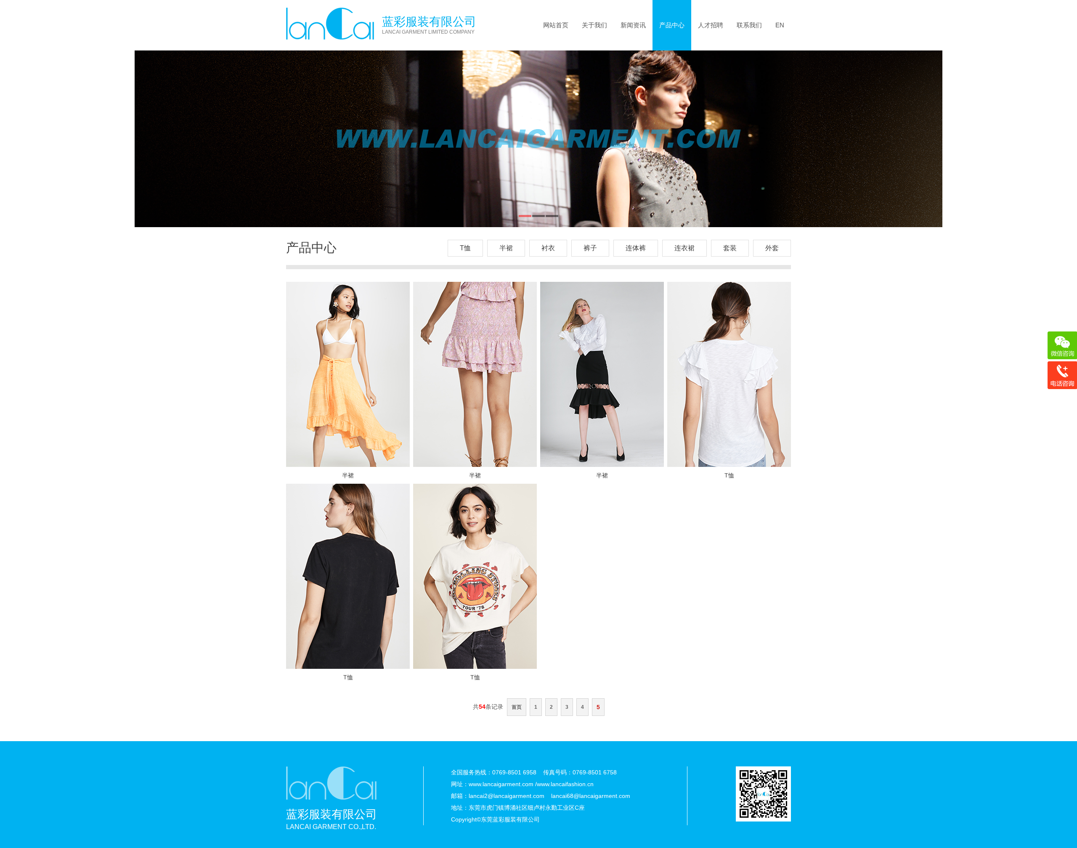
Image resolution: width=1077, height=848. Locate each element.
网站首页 (555, 25)
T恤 (465, 248)
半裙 (506, 248)
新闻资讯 (633, 25)
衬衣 (548, 248)
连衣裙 (684, 248)
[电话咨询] (1062, 375)
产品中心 (671, 25)
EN (779, 25)
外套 (772, 248)
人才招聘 (710, 25)
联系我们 (749, 25)
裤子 (590, 248)
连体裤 (636, 248)
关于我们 (594, 25)
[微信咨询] (1062, 345)
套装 (730, 248)
